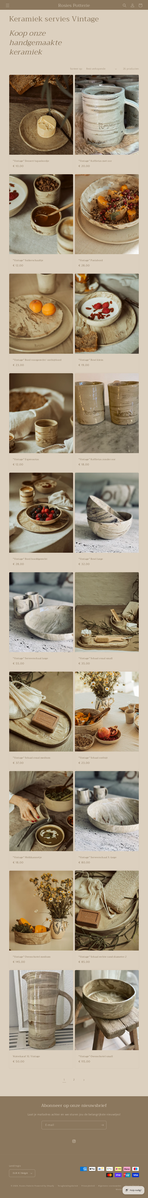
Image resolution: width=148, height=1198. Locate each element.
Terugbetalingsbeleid (68, 1186)
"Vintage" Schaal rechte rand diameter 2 (103, 957)
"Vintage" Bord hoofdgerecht (30, 559)
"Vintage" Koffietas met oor (95, 161)
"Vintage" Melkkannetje (27, 857)
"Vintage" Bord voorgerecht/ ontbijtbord (37, 360)
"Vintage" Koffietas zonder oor (97, 459)
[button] (8, 5)
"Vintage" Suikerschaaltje (28, 260)
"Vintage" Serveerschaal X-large (98, 857)
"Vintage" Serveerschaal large (30, 658)
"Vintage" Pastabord (91, 260)
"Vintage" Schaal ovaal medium (31, 758)
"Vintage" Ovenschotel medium (32, 957)
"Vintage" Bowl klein (91, 360)
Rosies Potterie (26, 1186)
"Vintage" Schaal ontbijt (93, 758)
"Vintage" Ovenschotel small (96, 1056)
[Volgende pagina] (84, 1080)
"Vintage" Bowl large (91, 559)
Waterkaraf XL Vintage (26, 1056)
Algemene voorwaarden (109, 1186)
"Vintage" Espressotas (26, 459)
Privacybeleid (88, 1186)
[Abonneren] (102, 1125)
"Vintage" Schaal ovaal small (96, 658)
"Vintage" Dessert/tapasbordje (31, 161)
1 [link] (64, 1079)
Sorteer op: (76, 68)
